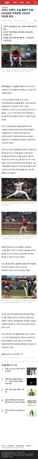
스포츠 (21, 2)
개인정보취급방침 (20, 446)
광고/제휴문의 (10, 446)
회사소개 (3, 446)
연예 (15, 2)
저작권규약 (28, 446)
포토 (28, 2)
